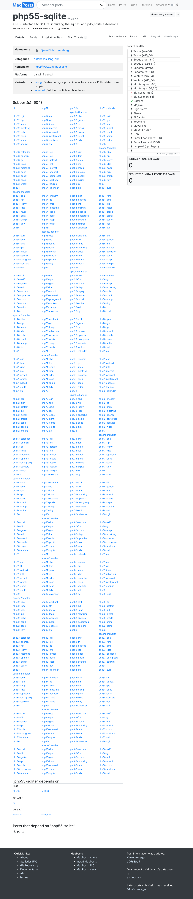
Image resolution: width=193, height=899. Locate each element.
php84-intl (75, 685)
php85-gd (104, 717)
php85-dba (47, 713)
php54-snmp (20, 219)
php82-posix (48, 621)
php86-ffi (18, 753)
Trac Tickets (77, 37)
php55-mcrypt (106, 247)
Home (111, 4)
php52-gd (46, 120)
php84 (102, 665)
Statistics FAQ (28, 861)
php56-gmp (47, 283)
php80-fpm (47, 526)
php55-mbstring (78, 247)
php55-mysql (48, 251)
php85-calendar (78, 705)
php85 (16, 705)
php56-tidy (105, 303)
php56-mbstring (107, 287)
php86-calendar (78, 741)
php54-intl (75, 203)
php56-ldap (76, 287)
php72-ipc (46, 410)
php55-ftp (46, 239)
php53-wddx (20, 183)
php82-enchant (49, 602)
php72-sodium (20, 426)
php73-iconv (105, 446)
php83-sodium (107, 661)
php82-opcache (49, 618)
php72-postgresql (108, 418)
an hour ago (134, 877)
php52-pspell (77, 136)
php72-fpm (47, 402)
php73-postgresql (22, 462)
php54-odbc (48, 211)
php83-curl (76, 637)
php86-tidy (76, 773)
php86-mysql (106, 761)
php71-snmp (48, 382)
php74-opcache (49, 498)
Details (20, 37)
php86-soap (76, 769)
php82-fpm (19, 605)
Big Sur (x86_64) (143, 96)
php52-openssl (49, 132)
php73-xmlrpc (49, 470)
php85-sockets (107, 733)
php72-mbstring (107, 410)
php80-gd (104, 526)
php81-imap (105, 570)
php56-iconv (77, 283)
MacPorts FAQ (85, 865)
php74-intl (104, 490)
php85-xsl (104, 737)
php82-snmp (105, 621)
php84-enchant (49, 677)
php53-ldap (105, 164)
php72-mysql (20, 414)
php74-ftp (46, 486)
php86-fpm (47, 753)
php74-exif (76, 482)
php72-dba (76, 398)
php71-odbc (47, 375)
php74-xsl (104, 510)
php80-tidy (76, 550)
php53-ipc (75, 164)
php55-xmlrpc (106, 263)
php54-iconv (20, 203)
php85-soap (76, 733)
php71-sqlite (19, 387)
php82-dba (19, 602)
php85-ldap (47, 725)
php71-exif (104, 359)
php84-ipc (104, 685)
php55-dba (47, 235)
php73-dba (105, 438)
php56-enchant (107, 275)
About (24, 857)
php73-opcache (107, 454)
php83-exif (47, 641)
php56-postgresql (51, 299)
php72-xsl (46, 430)
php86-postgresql (22, 769)
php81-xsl (75, 590)
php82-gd (75, 605)
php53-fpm (76, 156)
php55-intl (104, 243)
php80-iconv (77, 530)
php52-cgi (18, 116)
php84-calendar (50, 669)
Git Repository (29, 865)
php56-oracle (77, 295)
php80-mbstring (107, 534)
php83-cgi (47, 637)
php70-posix (48, 339)
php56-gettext (20, 283)
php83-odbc (76, 653)
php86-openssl (49, 765)
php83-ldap (105, 649)
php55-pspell (48, 259)
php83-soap (48, 661)
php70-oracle (106, 335)
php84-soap (76, 697)
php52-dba (76, 116)
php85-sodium (20, 737)
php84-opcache (21, 693)
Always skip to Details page (164, 36)
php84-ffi (104, 677)
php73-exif (47, 442)
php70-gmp (105, 323)
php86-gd (104, 753)
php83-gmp (105, 645)
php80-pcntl (48, 542)
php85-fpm (47, 717)
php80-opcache (78, 538)
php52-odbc (19, 132)
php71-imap (76, 367)
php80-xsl (104, 550)
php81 (16, 554)
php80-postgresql (108, 542)
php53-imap (19, 164)
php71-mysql (20, 375)
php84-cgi (75, 669)
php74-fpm (19, 486)
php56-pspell (77, 299)
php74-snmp (20, 506)
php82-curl (105, 594)
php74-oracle (106, 498)
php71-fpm (18, 363)
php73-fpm (76, 442)
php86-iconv (77, 757)
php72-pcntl (48, 418)
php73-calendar (21, 438)
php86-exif (105, 749)
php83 (73, 629)
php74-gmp (19, 490)
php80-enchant (78, 522)
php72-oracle (20, 418)
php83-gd (46, 645)
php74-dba (19, 482)
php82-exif (76, 602)
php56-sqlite (77, 303)
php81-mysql (20, 578)
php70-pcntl (19, 339)
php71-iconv (48, 367)
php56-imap (105, 283)
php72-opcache (78, 414)
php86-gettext (20, 757)
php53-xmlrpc (49, 183)
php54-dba (19, 195)
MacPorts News (86, 869)
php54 (102, 183)
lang (50, 59)
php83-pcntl (48, 657)
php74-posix (48, 502)
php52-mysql (106, 128)
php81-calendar (78, 554)
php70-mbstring (50, 331)
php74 (102, 470)
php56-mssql (48, 291)
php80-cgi (104, 514)
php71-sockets (107, 382)
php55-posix (105, 255)
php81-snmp (19, 586)
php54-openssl (78, 211)
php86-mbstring (78, 761)
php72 (44, 390)
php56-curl (47, 275)
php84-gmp (19, 685)
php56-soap (19, 303)
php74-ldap (47, 494)
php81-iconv (76, 570)
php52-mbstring (21, 128)
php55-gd (75, 239)
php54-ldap (19, 207)
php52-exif (105, 116)
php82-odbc (19, 618)
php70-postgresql (79, 339)
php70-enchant (49, 319)
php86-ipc (18, 761)
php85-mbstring (78, 725)
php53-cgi (47, 152)
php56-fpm (47, 279)
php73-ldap (105, 450)
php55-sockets (21, 263)
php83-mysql (48, 653)
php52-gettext (77, 120)
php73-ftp (104, 442)
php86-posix (105, 765)
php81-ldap (76, 574)
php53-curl (76, 152)
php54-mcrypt (77, 207)
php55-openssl (21, 255)
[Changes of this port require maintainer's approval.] (37, 50)
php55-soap (105, 259)
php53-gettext (49, 160)
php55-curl (19, 235)
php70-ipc (104, 327)
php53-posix (20, 175)
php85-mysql (106, 725)
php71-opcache (78, 375)
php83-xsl (75, 665)
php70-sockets (78, 343)
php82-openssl (78, 618)
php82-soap (19, 625)
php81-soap (47, 586)
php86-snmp (48, 769)
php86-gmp (47, 757)
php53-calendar (21, 152)
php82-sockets (49, 625)
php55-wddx (77, 263)
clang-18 (46, 814)
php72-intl (18, 410)
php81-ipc (46, 574)
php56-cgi (18, 275)
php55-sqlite (39, 16)
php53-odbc (19, 172)
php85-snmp (48, 733)
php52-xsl (46, 144)
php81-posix (76, 582)
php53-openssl (49, 172)
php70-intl (75, 327)
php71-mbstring (78, 371)
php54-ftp (18, 199)
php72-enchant (107, 398)
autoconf (17, 814)
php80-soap (76, 546)
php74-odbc (19, 498)
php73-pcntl (76, 458)
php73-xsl (75, 470)
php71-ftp (46, 363)
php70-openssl (78, 335)
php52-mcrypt (49, 128)
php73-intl (47, 450)
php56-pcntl (105, 295)
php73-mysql (48, 454)
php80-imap (105, 530)
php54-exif (76, 195)
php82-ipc (18, 613)
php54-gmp (105, 199)
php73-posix (105, 458)
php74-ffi (104, 482)
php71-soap (76, 382)
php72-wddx (105, 426)
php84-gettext (106, 681)
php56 (44, 267)
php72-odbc (48, 414)
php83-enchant (21, 641)
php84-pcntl (76, 693)
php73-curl (76, 438)
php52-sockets (49, 140)
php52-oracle (77, 132)
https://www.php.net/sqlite (50, 66)
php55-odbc (76, 251)
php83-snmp (20, 661)
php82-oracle (106, 618)
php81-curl (18, 562)
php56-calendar (107, 267)
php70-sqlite (105, 343)
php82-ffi (104, 602)
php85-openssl (49, 729)
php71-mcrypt (106, 371)
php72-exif (19, 402)
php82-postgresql (79, 621)
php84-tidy (76, 701)
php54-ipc (104, 203)
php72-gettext (20, 406)
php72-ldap (76, 410)
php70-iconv (19, 327)
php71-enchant (78, 359)
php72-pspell (20, 422)
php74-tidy (47, 510)
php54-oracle (106, 211)
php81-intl (18, 574)
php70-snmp (20, 343)
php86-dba (47, 749)
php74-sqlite (20, 510)
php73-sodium (49, 466)
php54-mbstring (50, 207)
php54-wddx (48, 223)
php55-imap (76, 243)
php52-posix (19, 136)
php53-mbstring (21, 167)
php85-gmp (47, 721)
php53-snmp (106, 175)
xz (14, 802)
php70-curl (105, 311)
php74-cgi (75, 474)
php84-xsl (104, 701)
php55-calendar (78, 227)
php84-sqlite (48, 701)
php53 (73, 144)
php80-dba (47, 522)
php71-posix (76, 379)
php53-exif (47, 156)
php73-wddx (20, 470)
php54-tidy (19, 223)
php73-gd (18, 446)
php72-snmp (48, 422)
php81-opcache (78, 578)
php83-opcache (107, 653)
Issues (24, 877)
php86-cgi (104, 741)
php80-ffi (18, 526)
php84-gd (75, 681)
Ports (122, 4)
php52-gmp (105, 120)
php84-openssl (49, 693)
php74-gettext (106, 486)
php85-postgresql (22, 733)
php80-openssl (107, 538)
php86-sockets (107, 769)
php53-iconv (105, 160)
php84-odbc (105, 689)
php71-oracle (20, 379)
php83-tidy (47, 665)
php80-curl (19, 522)
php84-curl (105, 669)
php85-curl (19, 713)
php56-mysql (77, 291)
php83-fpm (105, 641)
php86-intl (104, 757)
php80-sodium (20, 550)
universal (39, 90)
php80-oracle (20, 542)
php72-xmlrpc (20, 430)
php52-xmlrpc (20, 144)
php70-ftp (18, 323)
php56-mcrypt (20, 291)
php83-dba (105, 637)
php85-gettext (20, 721)
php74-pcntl (19, 502)
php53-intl (47, 164)
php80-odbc (48, 538)
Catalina (138, 100)
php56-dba (76, 275)
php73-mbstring (21, 454)
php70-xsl (104, 347)
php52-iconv (19, 124)
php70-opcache (49, 335)
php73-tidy (105, 466)
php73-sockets (21, 466)
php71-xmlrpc (106, 387)
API (144, 36)
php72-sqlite (48, 426)
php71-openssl (107, 375)
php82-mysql (106, 613)
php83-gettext (78, 645)
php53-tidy (105, 180)
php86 (16, 741)
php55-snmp (77, 259)
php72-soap (76, 422)
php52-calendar (107, 108)
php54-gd (46, 199)
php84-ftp (46, 681)
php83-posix (77, 657)
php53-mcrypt (49, 167)
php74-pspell (106, 502)
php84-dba (19, 677)
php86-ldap (47, 761)
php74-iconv (48, 490)
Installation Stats (52, 37)
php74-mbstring (78, 494)
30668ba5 (133, 861)
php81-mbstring (107, 574)
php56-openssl (49, 295)
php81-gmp (47, 570)
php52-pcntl (105, 132)
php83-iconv (20, 649)
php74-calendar (50, 474)
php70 (102, 307)
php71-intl (104, 367)
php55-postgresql (22, 259)
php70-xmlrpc (77, 347)
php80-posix (77, 542)
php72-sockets (107, 422)
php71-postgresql (108, 379)
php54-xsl (104, 223)
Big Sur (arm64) (143, 92)
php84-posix (105, 693)
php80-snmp (48, 546)
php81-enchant (78, 562)
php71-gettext (106, 363)
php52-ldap (105, 124)
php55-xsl (18, 267)
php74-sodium (106, 506)
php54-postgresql (80, 215)
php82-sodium (78, 625)
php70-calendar (50, 311)
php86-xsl (104, 773)
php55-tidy (47, 263)
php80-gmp (47, 530)
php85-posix (105, 729)
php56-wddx (19, 307)
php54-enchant (49, 195)
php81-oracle (20, 582)
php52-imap (47, 124)
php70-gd (46, 323)
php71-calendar (78, 351)
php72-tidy (76, 426)
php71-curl (18, 359)
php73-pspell (48, 462)
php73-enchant (21, 442)
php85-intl (104, 721)
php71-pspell (20, 382)
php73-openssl (21, 458)
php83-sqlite (20, 665)
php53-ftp (104, 156)
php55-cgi (104, 227)
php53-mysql (106, 167)
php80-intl (18, 534)
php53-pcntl (105, 172)
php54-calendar (50, 187)
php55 (16, 227)
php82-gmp (19, 610)
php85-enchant (78, 713)
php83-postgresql (108, 657)
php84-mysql (77, 689)
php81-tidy (47, 590)
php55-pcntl (76, 255)
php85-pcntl (76, 729)
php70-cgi (75, 311)
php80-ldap (76, 534)
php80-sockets (107, 546)
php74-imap (76, 490)
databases (40, 59)
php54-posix (48, 215)
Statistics (146, 4)
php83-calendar (21, 637)
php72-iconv (77, 406)
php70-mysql (106, 331)
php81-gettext (20, 570)
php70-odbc (19, 335)
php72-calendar (107, 390)
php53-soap (19, 180)
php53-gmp (76, 160)
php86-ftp (75, 753)
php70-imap (47, 327)
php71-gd (75, 363)
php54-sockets (78, 219)
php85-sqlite (48, 737)
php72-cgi (18, 398)
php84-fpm (19, 681)
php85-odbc (19, 729)
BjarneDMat (48, 50)
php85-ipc (18, 725)
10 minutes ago (136, 889)
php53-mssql (77, 167)
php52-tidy (76, 140)
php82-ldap (47, 613)
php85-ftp (75, 717)
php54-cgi (75, 187)
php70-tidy (19, 347)
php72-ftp (75, 402)
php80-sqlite (48, 550)
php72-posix (77, 418)
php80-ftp (75, 526)
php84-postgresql (22, 697)
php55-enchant (78, 235)
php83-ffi (75, 641)
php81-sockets (78, 586)
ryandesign (63, 50)
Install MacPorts (87, 861)
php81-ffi (17, 566)
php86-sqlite (48, 773)
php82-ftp (46, 605)
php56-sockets (49, 303)
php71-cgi (104, 351)
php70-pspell (106, 339)
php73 (73, 430)
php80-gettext (20, 530)
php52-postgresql (51, 136)
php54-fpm (105, 195)
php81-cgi (104, 554)
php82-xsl (46, 629)
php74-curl (105, 474)
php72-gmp (47, 406)
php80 (16, 514)
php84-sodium (21, 701)
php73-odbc (76, 454)
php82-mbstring (78, 613)
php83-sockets (78, 661)
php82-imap (76, 610)
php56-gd (104, 279)
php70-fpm (105, 319)
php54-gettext (78, 199)
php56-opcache (21, 295)
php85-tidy (76, 737)
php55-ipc (18, 247)
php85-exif (105, 713)
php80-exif (105, 522)
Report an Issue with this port (123, 36)
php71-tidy (47, 387)
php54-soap (48, 219)
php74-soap (47, 506)
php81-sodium (106, 586)
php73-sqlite (77, 466)
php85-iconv (77, 721)
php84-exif (76, 677)
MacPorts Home (87, 857)
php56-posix (19, 299)
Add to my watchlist (163, 14)
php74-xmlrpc (77, 510)
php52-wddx (105, 140)
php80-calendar (78, 514)
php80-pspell (20, 546)
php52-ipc (75, 124)
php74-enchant (49, 482)
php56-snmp (105, 299)
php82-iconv (48, 610)
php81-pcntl (47, 582)
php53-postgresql (51, 175)
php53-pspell (77, 175)
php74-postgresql (79, 502)
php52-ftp (18, 120)
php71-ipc (18, 371)
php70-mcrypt (77, 331)
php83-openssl (21, 657)
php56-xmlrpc (49, 307)
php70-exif (76, 319)
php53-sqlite (77, 180)
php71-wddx (76, 387)
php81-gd (104, 566)
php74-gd (75, 486)
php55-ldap (47, 247)
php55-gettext (106, 239)
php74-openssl (78, 498)
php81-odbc (47, 578)
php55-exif (105, 235)
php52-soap (19, 140)
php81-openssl (107, 578)
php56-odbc (105, 291)
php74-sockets (78, 506)
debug (38, 82)
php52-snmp (105, 136)
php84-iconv (48, 685)
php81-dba (47, 562)
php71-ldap (47, 371)
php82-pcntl (19, 621)
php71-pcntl (47, 379)
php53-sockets (49, 180)
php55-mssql (20, 251)
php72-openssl (107, 414)
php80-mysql (20, 538)
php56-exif (19, 279)
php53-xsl (75, 183)
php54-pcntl (19, 215)
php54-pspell (106, 215)
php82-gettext (106, 605)
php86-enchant (78, 749)
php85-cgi (104, 705)
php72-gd (104, 402)
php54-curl (105, 187)
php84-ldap (19, 689)
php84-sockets (107, 697)
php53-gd (18, 160)
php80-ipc (46, 534)
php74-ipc (18, 494)
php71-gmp (19, 367)
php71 (16, 351)
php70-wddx (48, 347)
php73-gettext (49, 446)
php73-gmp (76, 446)
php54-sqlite (106, 219)
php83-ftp (18, 645)
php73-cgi (47, 438)
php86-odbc (19, 765)
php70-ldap (19, 331)
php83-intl (47, 649)
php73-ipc (75, 450)
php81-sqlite (19, 590)
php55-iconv (48, 243)
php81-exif (104, 562)
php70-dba (19, 319)
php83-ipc (75, 649)
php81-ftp (75, 566)
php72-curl (47, 398)
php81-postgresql (108, 582)
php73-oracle (48, 458)
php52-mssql (77, 128)
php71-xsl (18, 390)
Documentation (29, 869)
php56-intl (18, 287)
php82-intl (104, 610)
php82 (102, 590)
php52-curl (47, 116)
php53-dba (105, 152)
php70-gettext (77, 323)
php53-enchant (21, 156)
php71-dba (47, 359)
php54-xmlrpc (77, 223)
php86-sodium (20, 773)
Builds (133, 4)
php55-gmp (19, 243)
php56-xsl (75, 307)
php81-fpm (47, 566)
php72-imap (105, 406)
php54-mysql (20, 211)
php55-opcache (107, 251)
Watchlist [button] (161, 4)
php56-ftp (75, 279)
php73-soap (105, 462)
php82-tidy (19, 629)
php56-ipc (46, 287)
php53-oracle (77, 172)
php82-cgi (75, 594)
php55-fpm (19, 239)
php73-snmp (77, 462)
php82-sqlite (105, 625)
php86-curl (19, 749)
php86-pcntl (76, 765)
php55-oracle (48, 255)
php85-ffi (18, 717)
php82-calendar (50, 594)
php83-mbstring (21, 653)
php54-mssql (106, 207)
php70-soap (47, 343)
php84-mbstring (50, 689)
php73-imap (19, 450)
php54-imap (48, 203)
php (57, 59)
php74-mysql (106, 494)
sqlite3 (45, 791)
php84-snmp (48, 697)
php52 (44, 108)
